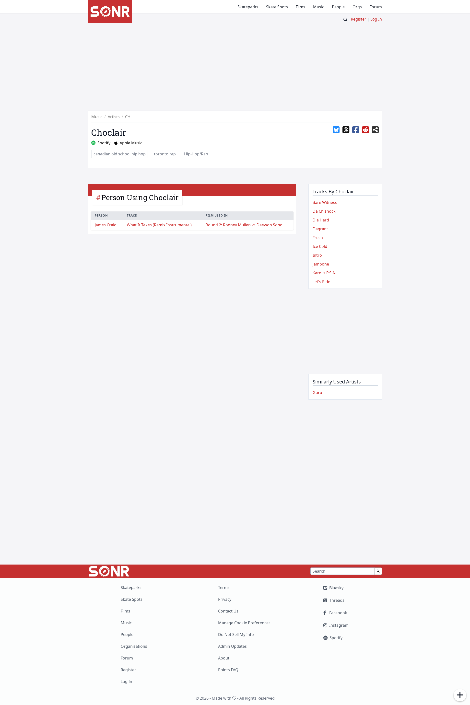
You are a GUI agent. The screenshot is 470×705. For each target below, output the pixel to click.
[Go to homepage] (110, 11)
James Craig (106, 225)
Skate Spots (277, 7)
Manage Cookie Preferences (244, 622)
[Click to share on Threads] (345, 130)
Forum (376, 7)
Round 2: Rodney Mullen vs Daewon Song (244, 225)
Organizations (134, 646)
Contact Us (228, 611)
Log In (376, 19)
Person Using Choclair (139, 197)
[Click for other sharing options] (375, 130)
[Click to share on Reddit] (365, 130)
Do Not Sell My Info (236, 634)
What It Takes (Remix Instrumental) (159, 225)
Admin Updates (232, 646)
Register (358, 19)
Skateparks (247, 7)
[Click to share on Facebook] (355, 130)
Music (318, 7)
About (223, 658)
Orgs (357, 7)
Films (300, 7)
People (338, 7)
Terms (224, 587)
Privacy (224, 599)
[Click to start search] (345, 19)
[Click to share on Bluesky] (336, 130)
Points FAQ (228, 669)
